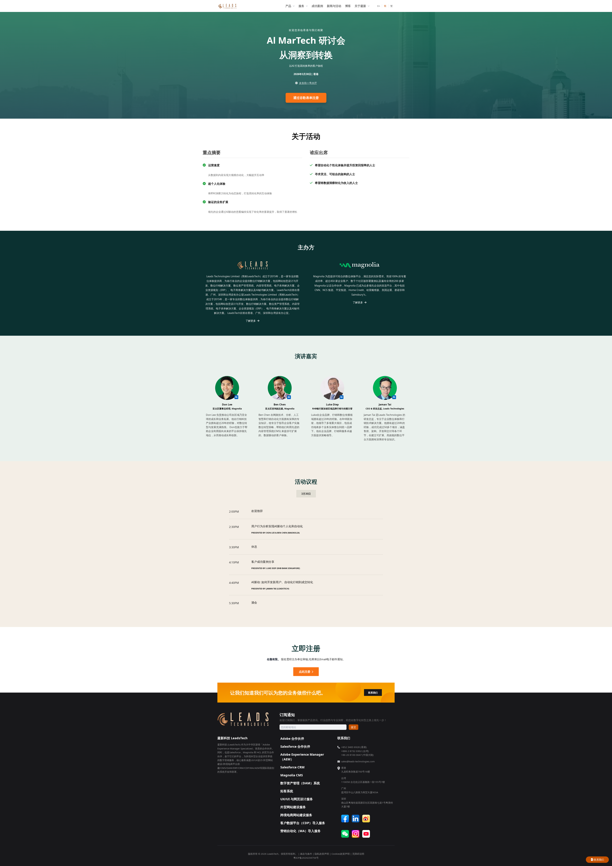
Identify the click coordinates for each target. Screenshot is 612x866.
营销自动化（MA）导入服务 (300, 831)
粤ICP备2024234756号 (306, 857)
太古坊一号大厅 (308, 83)
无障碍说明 (358, 853)
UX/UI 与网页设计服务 (296, 799)
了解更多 (251, 320)
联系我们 (373, 692)
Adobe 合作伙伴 (292, 738)
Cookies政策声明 (341, 853)
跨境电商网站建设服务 (296, 815)
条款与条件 (306, 853)
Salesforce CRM (292, 767)
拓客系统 (286, 791)
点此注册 (304, 671)
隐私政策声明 (322, 853)
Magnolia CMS (291, 775)
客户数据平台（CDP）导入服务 (302, 823)
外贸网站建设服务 (293, 807)
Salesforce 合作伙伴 (295, 746)
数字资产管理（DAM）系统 (300, 783)
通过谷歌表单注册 (306, 98)
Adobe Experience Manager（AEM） (302, 756)
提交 (353, 727)
